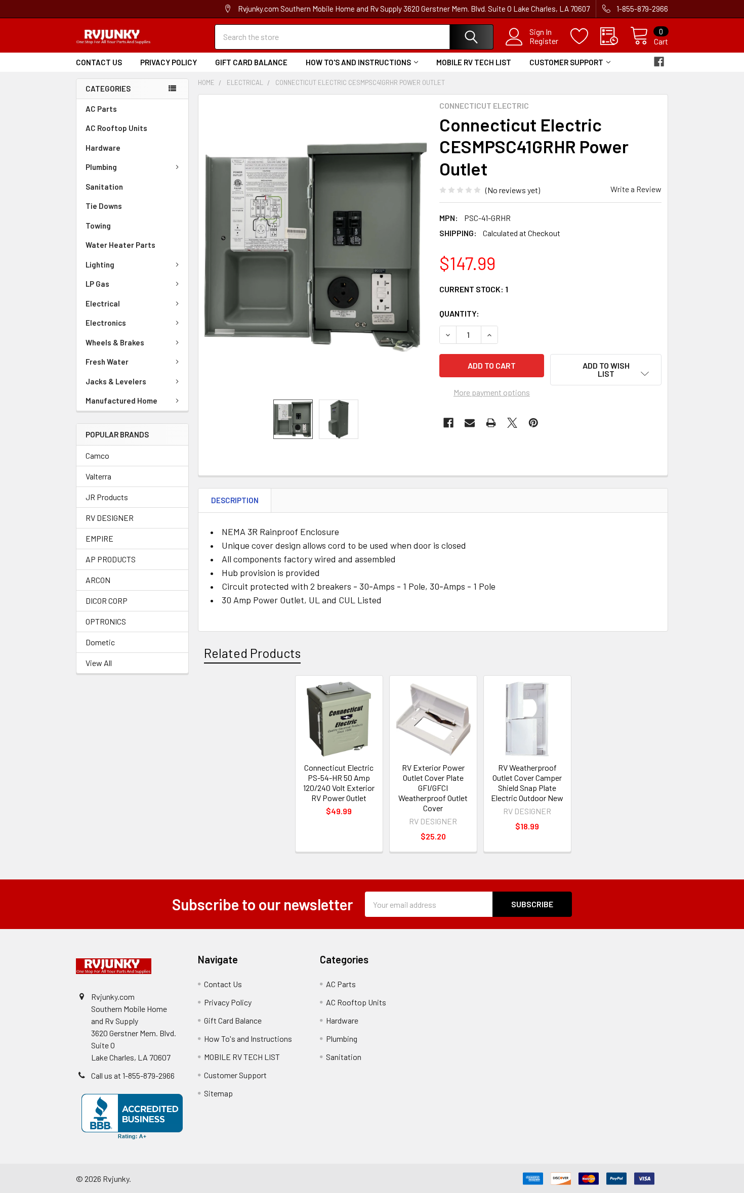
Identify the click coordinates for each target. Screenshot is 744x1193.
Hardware (103, 147)
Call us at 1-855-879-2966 (133, 1075)
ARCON (98, 580)
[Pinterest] (533, 423)
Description (235, 500)
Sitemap (218, 1093)
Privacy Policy (168, 62)
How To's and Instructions (358, 62)
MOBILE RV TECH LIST (473, 62)
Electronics (106, 322)
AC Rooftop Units (116, 127)
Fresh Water (107, 361)
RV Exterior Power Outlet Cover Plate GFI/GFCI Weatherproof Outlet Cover (433, 788)
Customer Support (566, 62)
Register (543, 41)
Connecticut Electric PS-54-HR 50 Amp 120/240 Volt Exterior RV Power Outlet (339, 783)
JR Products (107, 497)
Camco (97, 455)
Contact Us (99, 62)
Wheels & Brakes (115, 342)
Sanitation (104, 186)
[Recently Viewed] (615, 36)
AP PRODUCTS (111, 559)
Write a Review (636, 189)
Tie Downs (104, 205)
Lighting (100, 264)
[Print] (491, 423)
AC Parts (101, 108)
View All (99, 663)
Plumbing (101, 166)
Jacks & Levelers (116, 381)
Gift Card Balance (251, 62)
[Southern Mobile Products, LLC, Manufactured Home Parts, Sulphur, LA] (132, 1116)
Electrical (103, 303)
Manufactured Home (121, 400)
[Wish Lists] (585, 36)
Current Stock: (473, 289)
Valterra (98, 476)
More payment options (491, 392)
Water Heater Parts (120, 244)
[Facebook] (659, 62)
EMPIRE (99, 538)
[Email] (470, 423)
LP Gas (97, 283)
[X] (512, 423)
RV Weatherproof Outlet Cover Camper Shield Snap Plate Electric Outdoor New (527, 783)
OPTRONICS (106, 621)
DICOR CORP (107, 600)
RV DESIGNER (110, 517)
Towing (98, 225)
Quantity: (459, 313)
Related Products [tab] (252, 652)
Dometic (100, 642)
